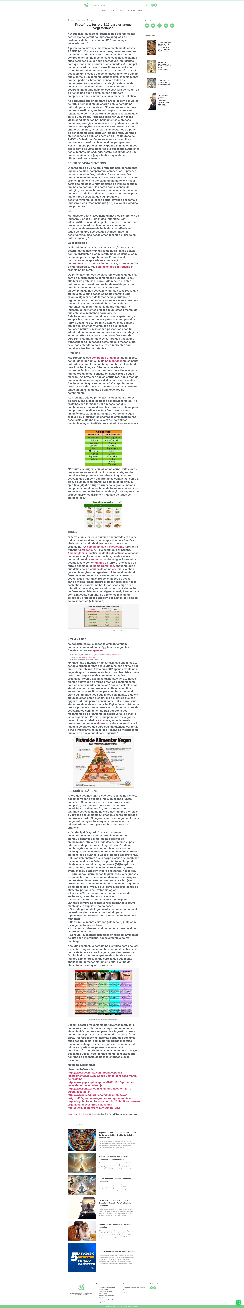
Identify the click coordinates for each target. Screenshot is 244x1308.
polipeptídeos (114, 360)
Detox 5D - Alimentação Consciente (87, 1114)
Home (104, 10)
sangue (94, 559)
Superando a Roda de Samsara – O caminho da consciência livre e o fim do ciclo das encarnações (117, 1135)
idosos (101, 723)
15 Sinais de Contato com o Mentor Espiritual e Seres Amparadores (164, 65)
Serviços (131, 10)
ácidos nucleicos (116, 654)
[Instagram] (151, 1287)
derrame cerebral (92, 657)
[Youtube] (154, 1287)
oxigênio (87, 549)
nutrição (98, 263)
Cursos (112, 10)
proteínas (78, 263)
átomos (99, 562)
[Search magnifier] (146, 5)
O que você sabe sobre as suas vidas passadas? (164, 82)
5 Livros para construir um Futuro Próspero (117, 1251)
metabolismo (96, 654)
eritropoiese (82, 654)
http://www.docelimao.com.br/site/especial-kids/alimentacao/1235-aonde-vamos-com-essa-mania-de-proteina (102, 1075)
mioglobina (116, 546)
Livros (121, 10)
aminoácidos (106, 266)
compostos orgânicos (106, 357)
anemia (117, 569)
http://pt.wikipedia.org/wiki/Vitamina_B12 (94, 1107)
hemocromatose (103, 565)
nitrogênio (123, 266)
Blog (140, 10)
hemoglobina (95, 546)
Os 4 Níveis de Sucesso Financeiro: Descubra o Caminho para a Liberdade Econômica (115, 1203)
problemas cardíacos (81, 657)
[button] (147, 25)
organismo (98, 650)
